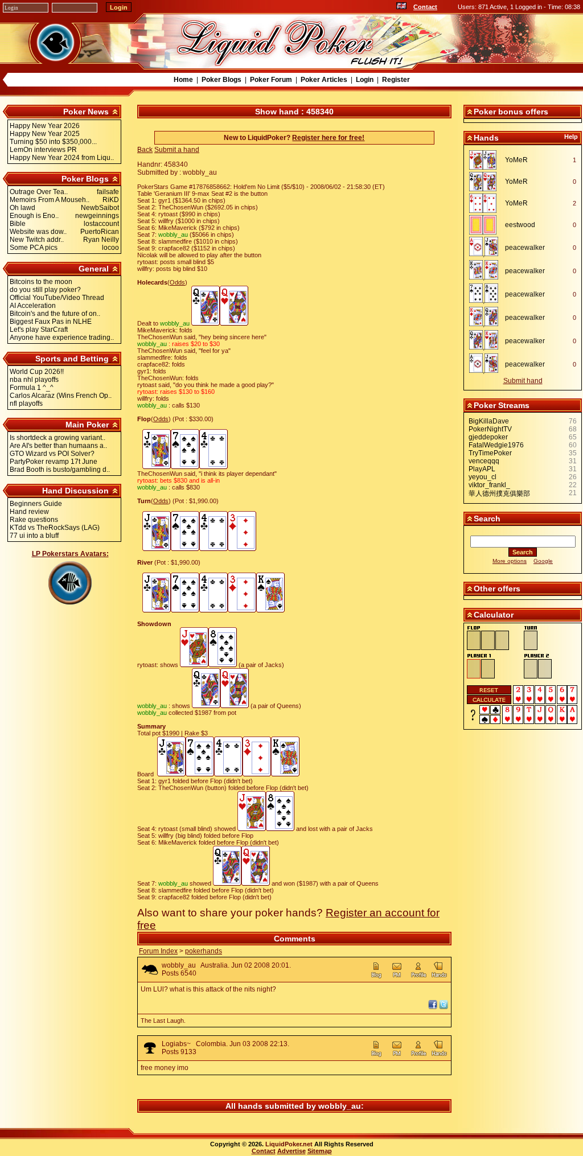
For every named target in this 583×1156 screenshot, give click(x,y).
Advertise (291, 1150)
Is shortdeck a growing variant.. (57, 438)
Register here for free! (328, 138)
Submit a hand (176, 150)
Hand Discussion (75, 490)
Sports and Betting (72, 358)
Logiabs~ (176, 1044)
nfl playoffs (26, 404)
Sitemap (319, 1150)
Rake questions (34, 520)
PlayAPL (482, 469)
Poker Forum (271, 80)
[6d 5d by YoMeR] (486, 203)
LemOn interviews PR (43, 150)
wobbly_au (179, 965)
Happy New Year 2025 (45, 134)
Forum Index (158, 951)
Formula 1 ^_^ (32, 388)
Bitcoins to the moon (41, 282)
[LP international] (401, 6)
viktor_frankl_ (489, 485)
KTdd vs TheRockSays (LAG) (55, 528)
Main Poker (87, 424)
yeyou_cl (482, 477)
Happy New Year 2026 (45, 126)
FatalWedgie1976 (496, 445)
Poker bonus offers (511, 111)
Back (145, 150)
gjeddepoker (488, 437)
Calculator (494, 614)
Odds (177, 282)
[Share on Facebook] (432, 1007)
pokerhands (203, 951)
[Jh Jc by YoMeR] (486, 160)
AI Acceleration (33, 306)
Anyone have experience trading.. (62, 338)
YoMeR (516, 160)
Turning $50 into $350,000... (53, 142)
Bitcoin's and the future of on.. (55, 314)
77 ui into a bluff (34, 536)
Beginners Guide (36, 504)
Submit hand (523, 381)
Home (183, 80)
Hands (486, 137)
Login (364, 80)
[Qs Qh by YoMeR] (486, 181)
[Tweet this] (443, 1007)
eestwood (520, 225)
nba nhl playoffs (34, 380)
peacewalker (525, 248)
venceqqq (484, 461)
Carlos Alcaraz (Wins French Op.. (61, 396)
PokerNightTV (490, 429)
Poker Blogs (221, 80)
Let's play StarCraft (39, 330)
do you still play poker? (45, 290)
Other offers (497, 588)
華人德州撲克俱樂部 (499, 493)
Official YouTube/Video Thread (57, 298)
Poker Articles (324, 80)
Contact (425, 6)
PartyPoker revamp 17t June (53, 462)
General (94, 268)
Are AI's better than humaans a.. (58, 446)
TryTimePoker (490, 453)
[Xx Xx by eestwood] (486, 225)
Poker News (86, 111)
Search (487, 518)
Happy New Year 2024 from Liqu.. (62, 158)
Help (571, 136)
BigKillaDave (489, 421)
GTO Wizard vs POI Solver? (52, 454)
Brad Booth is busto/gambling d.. (60, 470)
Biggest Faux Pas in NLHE (51, 322)
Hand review (29, 512)
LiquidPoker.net (289, 1144)
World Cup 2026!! (37, 372)
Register (396, 80)
